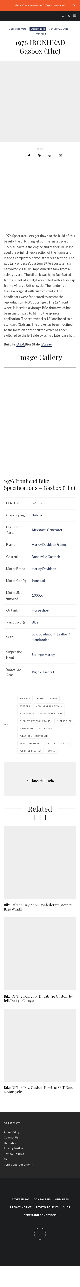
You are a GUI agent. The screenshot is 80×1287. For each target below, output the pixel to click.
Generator (55, 530)
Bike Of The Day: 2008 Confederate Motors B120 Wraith (38, 907)
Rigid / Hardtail (43, 672)
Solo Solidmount (44, 634)
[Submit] (49, 155)
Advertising (11, 1132)
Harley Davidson (44, 569)
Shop (7, 1159)
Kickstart (39, 530)
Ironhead (38, 581)
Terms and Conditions (18, 1164)
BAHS (41, 698)
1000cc (37, 595)
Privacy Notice (13, 1148)
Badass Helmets (17, 28)
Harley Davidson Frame (49, 544)
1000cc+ (25, 698)
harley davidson (52, 713)
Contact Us (11, 1137)
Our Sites (10, 1143)
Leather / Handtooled (34, 736)
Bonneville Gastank (46, 557)
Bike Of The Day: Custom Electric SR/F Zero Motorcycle (38, 1090)
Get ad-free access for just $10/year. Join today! (40, 5)
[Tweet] (29, 155)
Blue (35, 622)
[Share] (19, 155)
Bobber (46, 344)
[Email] (60, 155)
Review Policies (14, 1153)
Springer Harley (43, 655)
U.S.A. (20, 344)
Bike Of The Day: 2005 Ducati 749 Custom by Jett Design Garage (38, 998)
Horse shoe (40, 610)
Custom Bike (37, 28)
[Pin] (39, 155)
